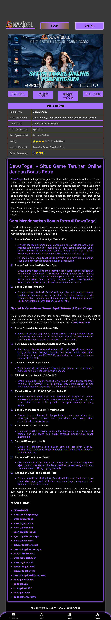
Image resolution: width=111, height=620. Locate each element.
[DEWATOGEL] (21, 24)
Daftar (69, 618)
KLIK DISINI (39, 153)
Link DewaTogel (81, 322)
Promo (97, 618)
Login (41, 618)
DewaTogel (17, 179)
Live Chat (14, 618)
